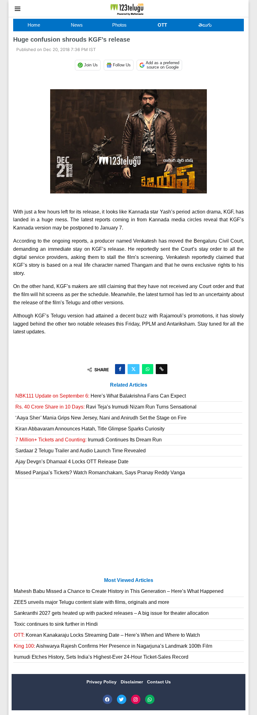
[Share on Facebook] (120, 369)
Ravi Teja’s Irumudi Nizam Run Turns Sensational (106, 406)
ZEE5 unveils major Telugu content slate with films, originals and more (91, 602)
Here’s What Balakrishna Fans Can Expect (100, 396)
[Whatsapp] (150, 699)
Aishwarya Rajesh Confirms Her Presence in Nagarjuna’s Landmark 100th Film (113, 646)
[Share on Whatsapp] (147, 369)
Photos (119, 25)
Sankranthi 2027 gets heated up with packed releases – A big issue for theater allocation (111, 613)
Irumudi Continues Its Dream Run (88, 439)
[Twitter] (121, 699)
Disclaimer (132, 681)
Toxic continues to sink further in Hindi (56, 624)
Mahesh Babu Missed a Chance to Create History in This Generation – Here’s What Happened (118, 591)
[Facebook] (107, 699)
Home (34, 25)
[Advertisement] (128, 530)
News (77, 25)
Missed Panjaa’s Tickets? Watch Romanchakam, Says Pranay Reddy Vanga (100, 472)
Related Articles (128, 385)
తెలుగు (205, 25)
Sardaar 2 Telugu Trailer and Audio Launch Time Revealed (80, 450)
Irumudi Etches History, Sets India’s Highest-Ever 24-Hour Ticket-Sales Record (101, 657)
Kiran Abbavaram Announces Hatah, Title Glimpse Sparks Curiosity (90, 428)
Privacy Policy (102, 681)
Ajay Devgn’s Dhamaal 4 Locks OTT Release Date (71, 461)
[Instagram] (135, 699)
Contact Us (159, 681)
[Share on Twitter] (133, 369)
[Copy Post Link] (161, 369)
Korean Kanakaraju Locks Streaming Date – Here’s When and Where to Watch (107, 635)
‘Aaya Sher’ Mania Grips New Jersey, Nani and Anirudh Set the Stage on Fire (100, 417)
